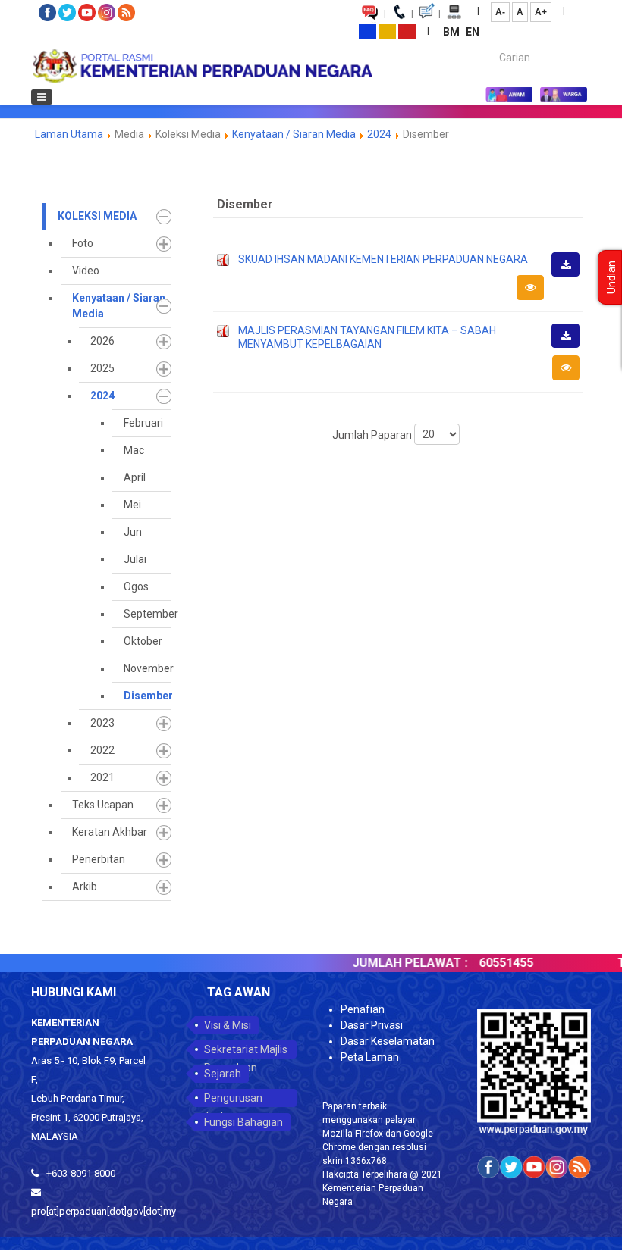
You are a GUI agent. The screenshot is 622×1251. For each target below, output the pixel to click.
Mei (132, 505)
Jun (133, 532)
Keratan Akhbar (109, 832)
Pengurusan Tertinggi (233, 1099)
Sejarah (222, 1074)
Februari (143, 423)
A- (500, 12)
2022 (102, 750)
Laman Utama (69, 134)
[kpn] (201, 66)
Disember (147, 696)
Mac (134, 450)
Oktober (143, 641)
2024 (379, 134)
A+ (541, 12)
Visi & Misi (227, 1025)
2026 (102, 341)
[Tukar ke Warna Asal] (367, 31)
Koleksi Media (97, 216)
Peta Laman (370, 1057)
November (147, 668)
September (147, 614)
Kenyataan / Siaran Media (294, 134)
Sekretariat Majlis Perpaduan (245, 1051)
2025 (102, 368)
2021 (102, 777)
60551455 (492, 962)
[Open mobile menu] (41, 97)
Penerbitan (98, 859)
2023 (102, 723)
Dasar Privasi (372, 1025)
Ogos (136, 586)
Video (85, 270)
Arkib (84, 886)
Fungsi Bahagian (243, 1122)
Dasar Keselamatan (388, 1041)
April (135, 477)
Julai (135, 559)
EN (472, 32)
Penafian (363, 1009)
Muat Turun (570, 276)
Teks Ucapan (103, 805)
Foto (82, 243)
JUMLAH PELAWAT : (396, 962)
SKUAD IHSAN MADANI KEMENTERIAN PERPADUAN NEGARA (383, 259)
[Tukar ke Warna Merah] (407, 31)
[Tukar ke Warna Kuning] (387, 31)
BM (452, 32)
